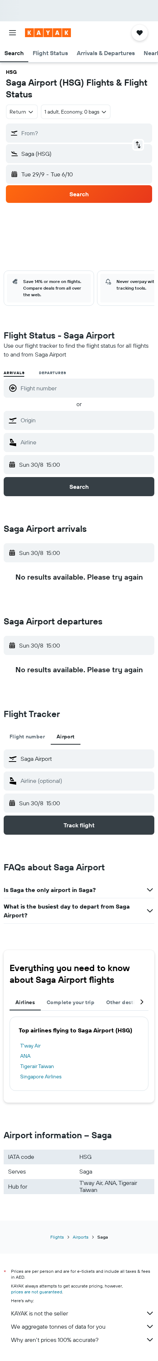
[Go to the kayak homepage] (48, 32)
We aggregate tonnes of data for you (58, 1326)
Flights (57, 1237)
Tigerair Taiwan (37, 1066)
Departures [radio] (52, 372)
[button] (12, 33)
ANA (25, 1056)
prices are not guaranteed (36, 1291)
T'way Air (30, 1045)
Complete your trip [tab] (70, 1002)
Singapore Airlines (40, 1076)
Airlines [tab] (25, 1002)
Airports (81, 1237)
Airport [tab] (66, 736)
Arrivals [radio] (14, 372)
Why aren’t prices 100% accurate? (54, 1339)
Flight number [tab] (27, 736)
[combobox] (85, 420)
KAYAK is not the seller (39, 1313)
